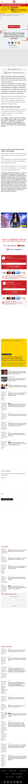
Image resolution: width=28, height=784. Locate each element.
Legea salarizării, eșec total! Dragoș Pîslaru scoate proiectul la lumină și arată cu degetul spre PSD (17, 578)
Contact (6, 773)
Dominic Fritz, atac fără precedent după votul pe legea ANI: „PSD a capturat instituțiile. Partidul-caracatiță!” (17, 394)
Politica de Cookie (9, 776)
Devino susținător (15, 266)
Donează (15, 292)
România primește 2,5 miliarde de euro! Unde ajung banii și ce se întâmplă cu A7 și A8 (17, 559)
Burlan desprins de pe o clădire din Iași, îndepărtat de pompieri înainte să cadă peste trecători (17, 715)
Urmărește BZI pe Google (15, 69)
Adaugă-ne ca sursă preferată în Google (15, 72)
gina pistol (3, 233)
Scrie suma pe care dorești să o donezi (10, 287)
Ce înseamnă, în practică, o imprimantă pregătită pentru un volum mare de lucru (16, 698)
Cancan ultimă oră (14, 47)
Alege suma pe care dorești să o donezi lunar (10, 261)
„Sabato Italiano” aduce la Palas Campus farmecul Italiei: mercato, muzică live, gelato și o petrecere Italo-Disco (17, 587)
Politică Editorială (22, 770)
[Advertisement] (14, 322)
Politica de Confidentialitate (17, 773)
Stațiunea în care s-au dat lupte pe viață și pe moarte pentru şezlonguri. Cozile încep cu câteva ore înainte (17, 379)
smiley (7, 233)
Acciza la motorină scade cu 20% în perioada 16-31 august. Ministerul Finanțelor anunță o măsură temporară (13, 358)
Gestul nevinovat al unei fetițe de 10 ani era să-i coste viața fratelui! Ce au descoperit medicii (17, 415)
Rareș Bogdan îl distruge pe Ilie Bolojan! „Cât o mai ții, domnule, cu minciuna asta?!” (19, 10)
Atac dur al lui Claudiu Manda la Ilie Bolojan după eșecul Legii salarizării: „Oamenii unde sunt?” (17, 659)
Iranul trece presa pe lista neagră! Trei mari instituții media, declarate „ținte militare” (16, 651)
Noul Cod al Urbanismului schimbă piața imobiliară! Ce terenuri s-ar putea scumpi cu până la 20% (17, 434)
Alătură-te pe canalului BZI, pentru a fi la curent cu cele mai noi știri (14, 240)
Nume (2, 493)
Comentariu (4, 477)
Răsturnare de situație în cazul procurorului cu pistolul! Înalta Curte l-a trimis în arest (17, 551)
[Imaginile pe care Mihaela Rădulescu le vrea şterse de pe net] (14, 220)
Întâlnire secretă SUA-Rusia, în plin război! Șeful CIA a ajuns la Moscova (16, 706)
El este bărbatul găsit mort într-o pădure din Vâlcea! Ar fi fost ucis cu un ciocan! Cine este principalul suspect (17, 443)
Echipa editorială (12, 770)
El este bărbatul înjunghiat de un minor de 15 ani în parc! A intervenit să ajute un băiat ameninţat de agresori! (13, 5)
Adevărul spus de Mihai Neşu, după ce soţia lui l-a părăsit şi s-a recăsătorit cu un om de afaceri (17, 386)
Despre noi (4, 770)
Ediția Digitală (19, 776)
